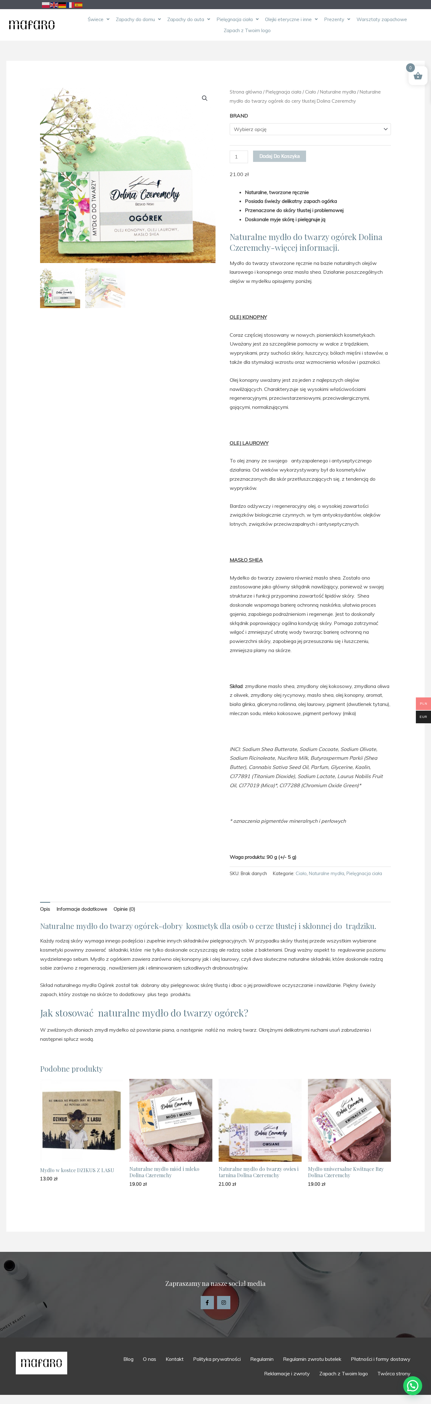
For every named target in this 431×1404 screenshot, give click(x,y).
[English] (54, 4)
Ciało (310, 92)
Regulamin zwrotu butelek (312, 1359)
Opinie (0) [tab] (124, 909)
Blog (128, 1359)
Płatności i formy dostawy (380, 1359)
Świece (95, 19)
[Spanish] (79, 4)
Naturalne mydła (338, 92)
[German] (62, 4)
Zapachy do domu (135, 19)
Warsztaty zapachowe (382, 19)
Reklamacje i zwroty (287, 1373)
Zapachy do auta (185, 19)
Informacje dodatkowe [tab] (81, 909)
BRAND (239, 115)
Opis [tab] (45, 909)
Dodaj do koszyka (279, 156)
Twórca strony (393, 1373)
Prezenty (334, 19)
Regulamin (262, 1359)
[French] (71, 4)
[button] (99, 19)
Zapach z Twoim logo (247, 30)
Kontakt (175, 1359)
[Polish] (46, 4)
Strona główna (246, 92)
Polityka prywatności (217, 1359)
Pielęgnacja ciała (234, 19)
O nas (149, 1359)
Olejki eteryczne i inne (288, 19)
